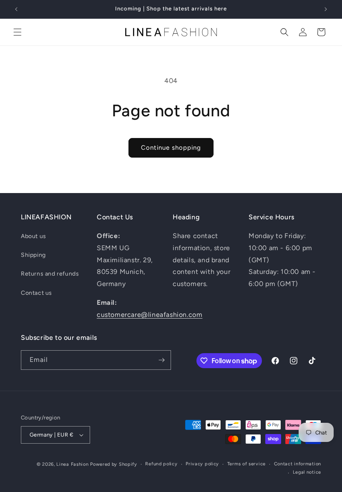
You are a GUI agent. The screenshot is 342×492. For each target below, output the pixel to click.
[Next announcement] (326, 9)
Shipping (33, 255)
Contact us (36, 292)
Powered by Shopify (113, 464)
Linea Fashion (72, 464)
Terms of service (246, 464)
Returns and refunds (50, 273)
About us (33, 236)
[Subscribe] (161, 360)
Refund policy (161, 464)
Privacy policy (202, 464)
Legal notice (307, 472)
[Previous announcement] (16, 9)
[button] (17, 32)
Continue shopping (171, 147)
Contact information (297, 464)
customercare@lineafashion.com (149, 315)
